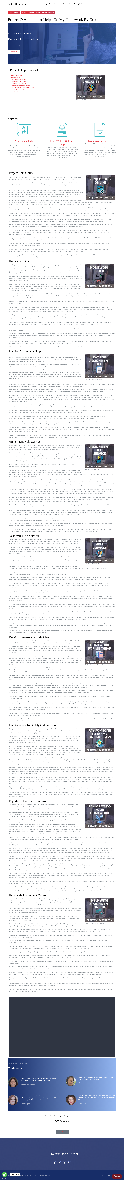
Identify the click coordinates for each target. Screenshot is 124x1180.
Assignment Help (24, 140)
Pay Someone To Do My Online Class (22, 87)
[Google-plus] (69, 1162)
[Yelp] (64, 1162)
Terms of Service (55, 4)
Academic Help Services (18, 83)
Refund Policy (67, 4)
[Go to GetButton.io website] (5, 1178)
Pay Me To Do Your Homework (20, 89)
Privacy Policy (78, 4)
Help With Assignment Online (20, 92)
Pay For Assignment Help (19, 79)
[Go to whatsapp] (4, 1174)
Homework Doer (16, 77)
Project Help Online (17, 4)
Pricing (45, 4)
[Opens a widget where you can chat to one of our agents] (116, 1176)
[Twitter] (59, 1162)
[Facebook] (54, 1162)
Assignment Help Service (18, 81)
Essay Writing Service (100, 140)
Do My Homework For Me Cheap (21, 85)
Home (38, 4)
